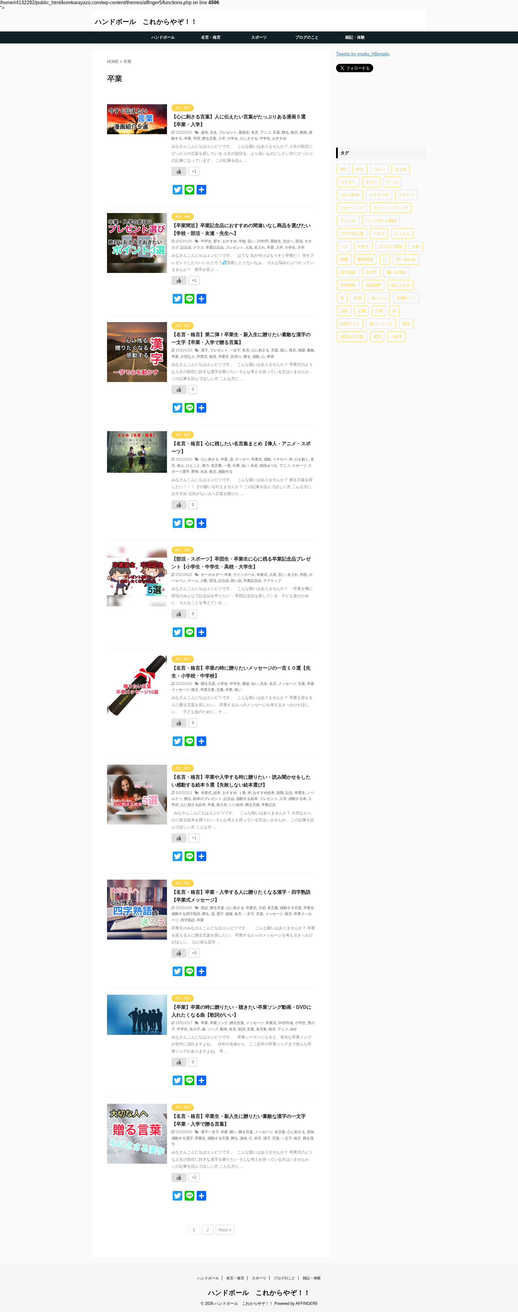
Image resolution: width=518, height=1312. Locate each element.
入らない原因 (390, 246)
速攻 (406, 323)
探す (217, 241)
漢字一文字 (210, 1132)
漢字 (204, 350)
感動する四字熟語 (185, 914)
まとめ (400, 169)
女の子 (194, 1029)
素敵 (310, 350)
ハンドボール (163, 37)
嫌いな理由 (396, 272)
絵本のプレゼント (207, 799)
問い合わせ (406, 259)
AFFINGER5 (306, 1303)
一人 (344, 246)
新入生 (221, 805)
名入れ (259, 247)
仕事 (236, 465)
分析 (416, 246)
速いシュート (381, 323)
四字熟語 (187, 920)
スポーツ (259, 37)
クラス (198, 247)
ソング (212, 1029)
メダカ (379, 233)
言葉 (276, 132)
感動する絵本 (247, 799)
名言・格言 (211, 37)
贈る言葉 (209, 138)
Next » (225, 1229)
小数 (203, 581)
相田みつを (269, 465)
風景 (377, 336)
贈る (285, 132)
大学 (301, 247)
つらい (379, 169)
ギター (371, 182)
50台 (360, 169)
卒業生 (223, 356)
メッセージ (287, 684)
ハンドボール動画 (381, 220)
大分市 (371, 272)
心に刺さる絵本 (193, 805)
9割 (343, 169)
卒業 (187, 138)
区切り (236, 356)
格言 (294, 132)
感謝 (301, 350)
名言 (254, 132)
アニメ (265, 132)
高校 (245, 684)
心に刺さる (260, 350)
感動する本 (297, 799)
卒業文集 (207, 690)
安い (251, 241)
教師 (303, 132)
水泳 (203, 471)
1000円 (263, 241)
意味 (310, 1132)
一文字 (235, 350)
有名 (254, 465)
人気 (248, 247)
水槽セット (406, 298)
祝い (238, 690)
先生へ (288, 241)
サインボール (244, 575)
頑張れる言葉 (352, 336)
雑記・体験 (355, 37)
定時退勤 (348, 285)
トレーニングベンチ (390, 208)
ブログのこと (307, 37)
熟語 (204, 908)
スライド (406, 195)
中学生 (265, 138)
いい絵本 (236, 805)
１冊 (242, 793)
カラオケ (348, 182)
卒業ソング (219, 1023)
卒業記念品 (215, 247)
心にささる (249, 138)
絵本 (217, 793)
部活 (299, 241)
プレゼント (228, 132)
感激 (229, 914)
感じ (283, 350)
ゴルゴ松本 (350, 195)
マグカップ (272, 581)
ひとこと (193, 465)
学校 (242, 241)
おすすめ (279, 138)
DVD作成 (285, 1023)
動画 (223, 1029)
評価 (379, 311)
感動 (256, 356)
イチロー (280, 459)
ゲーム (392, 182)
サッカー (242, 459)
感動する (225, 471)
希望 (270, 356)
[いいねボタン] (178, 171)
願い (233, 1132)
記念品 (185, 247)
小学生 (232, 138)
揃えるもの (400, 285)
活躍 (344, 311)
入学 (221, 138)
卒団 (196, 138)
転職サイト (350, 323)
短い (245, 465)
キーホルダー (211, 575)
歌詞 (241, 1029)
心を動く (301, 459)
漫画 (204, 132)
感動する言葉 (291, 908)
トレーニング (352, 208)
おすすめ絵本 (264, 793)
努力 (205, 465)
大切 (262, 908)
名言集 (216, 465)
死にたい (379, 298)
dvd (293, 1029)
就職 (280, 793)
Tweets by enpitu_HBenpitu (362, 53)
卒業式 (202, 356)
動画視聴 (365, 259)
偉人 (180, 465)
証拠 (361, 311)
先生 (213, 132)
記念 (289, 793)
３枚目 (396, 336)
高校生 (244, 132)
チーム (193, 581)
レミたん (402, 233)
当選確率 (373, 285)
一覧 (227, 465)
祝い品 (236, 581)
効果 (344, 259)
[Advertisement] (381, 109)
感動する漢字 (182, 1138)
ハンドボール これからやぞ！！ (146, 21)
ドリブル (348, 220)
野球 (194, 471)
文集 (220, 690)
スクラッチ (379, 195)
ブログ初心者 (352, 233)
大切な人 (187, 356)
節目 (212, 356)
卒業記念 (268, 805)
